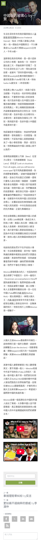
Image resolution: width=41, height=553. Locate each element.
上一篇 (5, 493)
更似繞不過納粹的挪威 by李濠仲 (20, 504)
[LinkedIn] (23, 519)
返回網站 (8, 514)
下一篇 (5, 500)
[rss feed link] (7, 525)
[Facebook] (6, 519)
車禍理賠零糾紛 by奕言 (17, 496)
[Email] (31, 519)
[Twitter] (14, 519)
